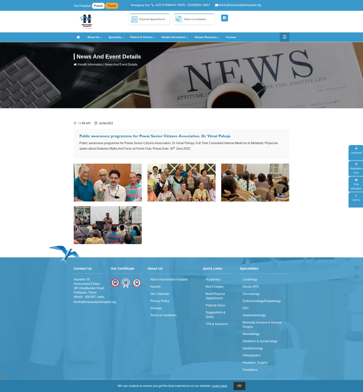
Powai (98, 5)
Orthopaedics (252, 355)
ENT (246, 308)
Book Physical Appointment (215, 296)
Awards (155, 286)
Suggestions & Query (215, 314)
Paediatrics (250, 369)
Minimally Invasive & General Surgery (262, 324)
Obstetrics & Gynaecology (260, 341)
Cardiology (250, 279)
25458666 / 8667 (198, 5)
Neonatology (251, 334)
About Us (93, 37)
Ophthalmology (253, 348)
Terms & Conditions (163, 315)
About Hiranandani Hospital (169, 279)
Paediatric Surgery (255, 362)
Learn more (219, 385)
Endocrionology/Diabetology (262, 301)
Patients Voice (215, 305)
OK (239, 385)
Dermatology (251, 293)
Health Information (174, 37)
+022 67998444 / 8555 (170, 5)
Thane (111, 5)
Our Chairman (159, 293)
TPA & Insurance (217, 324)
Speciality (115, 37)
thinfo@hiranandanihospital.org (240, 5)
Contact (231, 37)
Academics (213, 279)
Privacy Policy (159, 301)
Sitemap (155, 308)
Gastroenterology (254, 315)
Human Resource (206, 37)
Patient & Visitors (141, 37)
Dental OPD (251, 286)
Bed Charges (214, 286)
